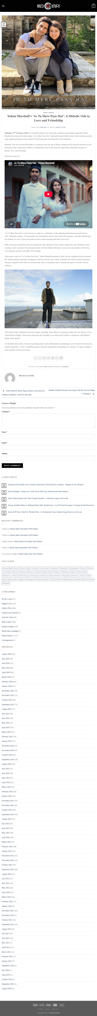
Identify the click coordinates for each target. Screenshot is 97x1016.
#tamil (59, 579)
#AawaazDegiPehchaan (10, 568)
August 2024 (6, 764)
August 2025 (6, 709)
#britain (82, 568)
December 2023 (8, 801)
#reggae (21, 579)
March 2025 (6, 732)
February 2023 (7, 847)
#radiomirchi (12, 579)
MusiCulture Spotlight (10, 631)
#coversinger (6, 572)
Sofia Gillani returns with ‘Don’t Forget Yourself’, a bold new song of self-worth (38, 498)
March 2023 (6, 842)
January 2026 (7, 686)
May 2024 (5, 778)
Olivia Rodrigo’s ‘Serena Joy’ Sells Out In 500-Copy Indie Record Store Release (38, 491)
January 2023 (7, 851)
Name (4, 432)
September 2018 (8, 984)
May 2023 (5, 833)
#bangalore (63, 568)
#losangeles (35, 576)
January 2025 (7, 741)
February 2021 (7, 956)
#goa (72, 572)
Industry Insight (7, 627)
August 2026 (6, 654)
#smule (46, 579)
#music (83, 576)
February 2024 (7, 792)
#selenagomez (30, 579)
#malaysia (44, 576)
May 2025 (5, 723)
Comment (6, 412)
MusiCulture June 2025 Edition (30, 554)
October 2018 (7, 979)
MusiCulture (61, 127)
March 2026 (6, 677)
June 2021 (5, 938)
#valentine (90, 579)
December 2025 (8, 691)
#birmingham (73, 568)
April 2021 (6, 947)
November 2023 (8, 805)
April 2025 (6, 727)
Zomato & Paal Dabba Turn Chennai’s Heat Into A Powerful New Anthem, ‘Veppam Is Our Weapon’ (46, 485)
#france (57, 572)
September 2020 (8, 966)
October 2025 (7, 700)
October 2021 (7, 920)
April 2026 (6, 672)
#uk (83, 579)
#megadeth (65, 576)
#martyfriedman (55, 576)
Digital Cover (7, 604)
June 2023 (5, 828)
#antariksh (54, 568)
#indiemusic (6, 576)
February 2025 (7, 737)
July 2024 (5, 769)
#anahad (35, 568)
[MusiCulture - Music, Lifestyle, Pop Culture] (48, 6)
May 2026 (5, 668)
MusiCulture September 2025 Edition (24, 548)
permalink (65, 366)
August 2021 (6, 929)
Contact (54, 1009)
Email (4, 443)
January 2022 (7, 906)
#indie (85, 572)
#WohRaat (5, 583)
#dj (38, 572)
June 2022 (5, 883)
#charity (90, 568)
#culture (22, 572)
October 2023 (7, 810)
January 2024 (7, 796)
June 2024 (5, 773)
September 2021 (8, 924)
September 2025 (8, 705)
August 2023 (6, 819)
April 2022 (6, 892)
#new (89, 576)
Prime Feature (7, 636)
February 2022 (7, 901)
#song (53, 579)
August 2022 (6, 874)
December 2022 (8, 856)
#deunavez (31, 572)
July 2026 (5, 659)
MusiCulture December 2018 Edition (24, 529)
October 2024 (7, 755)
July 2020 (5, 970)
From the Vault (7, 617)
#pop (4, 579)
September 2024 (8, 759)
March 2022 (6, 897)
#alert (29, 568)
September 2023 (8, 814)
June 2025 (5, 718)
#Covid (15, 572)
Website (4, 454)
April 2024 (6, 782)
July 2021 (5, 934)
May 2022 (5, 888)
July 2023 (5, 824)
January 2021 (7, 961)
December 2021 (8, 911)
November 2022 (8, 860)
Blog (48, 1009)
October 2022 (7, 865)
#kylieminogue (24, 576)
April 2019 (6, 975)
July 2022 (5, 879)
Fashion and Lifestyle (10, 613)
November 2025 (8, 695)
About (41, 1009)
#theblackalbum (68, 579)
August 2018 (6, 989)
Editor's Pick (6, 608)
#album (22, 568)
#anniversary (44, 568)
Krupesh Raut (55, 1013)
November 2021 (8, 915)
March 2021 (6, 952)
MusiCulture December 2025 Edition (28, 541)
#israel (15, 576)
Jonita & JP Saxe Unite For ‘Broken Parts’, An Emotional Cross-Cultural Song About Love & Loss (45, 512)
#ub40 (78, 579)
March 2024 (6, 787)
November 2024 (8, 750)
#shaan (39, 579)
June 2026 (5, 663)
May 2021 (5, 943)
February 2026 (7, 682)
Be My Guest (7, 599)
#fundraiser (65, 572)
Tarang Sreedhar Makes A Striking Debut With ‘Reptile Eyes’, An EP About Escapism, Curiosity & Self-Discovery (51, 505)
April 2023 (6, 837)
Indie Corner (48, 112)
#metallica (75, 576)
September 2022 (8, 869)
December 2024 (8, 746)
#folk (51, 572)
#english (44, 572)
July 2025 (5, 714)
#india (79, 572)
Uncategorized (7, 640)
